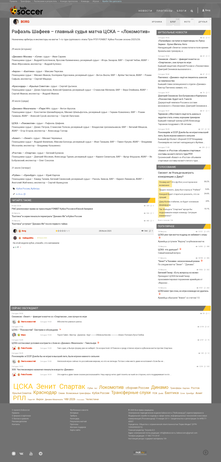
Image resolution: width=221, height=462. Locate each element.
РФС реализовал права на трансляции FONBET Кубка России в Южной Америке (52, 209)
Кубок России (23, 188)
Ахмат (199, 393)
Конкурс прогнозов (69, 1)
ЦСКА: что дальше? (168, 249)
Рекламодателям (19, 421)
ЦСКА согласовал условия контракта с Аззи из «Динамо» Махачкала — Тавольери (54, 343)
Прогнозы (165, 10)
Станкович (80, 399)
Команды (85, 1)
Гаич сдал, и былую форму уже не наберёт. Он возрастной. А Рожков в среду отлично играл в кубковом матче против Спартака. (115, 348)
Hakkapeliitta (28, 238)
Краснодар (45, 392)
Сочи (182, 393)
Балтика (172, 393)
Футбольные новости (79, 410)
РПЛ (19, 398)
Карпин (186, 388)
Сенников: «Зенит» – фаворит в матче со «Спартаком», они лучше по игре (49, 316)
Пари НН (31, 399)
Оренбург (190, 393)
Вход (207, 10)
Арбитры (35, 188)
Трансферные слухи (131, 392)
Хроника (157, 22)
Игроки (96, 1)
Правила (13, 1)
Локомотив (111, 387)
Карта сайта (75, 430)
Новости (145, 10)
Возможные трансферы (78, 393)
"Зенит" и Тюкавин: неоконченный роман (179, 261)
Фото (189, 20)
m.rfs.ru (19, 194)
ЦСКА (23, 386)
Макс (23, 335)
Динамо (159, 387)
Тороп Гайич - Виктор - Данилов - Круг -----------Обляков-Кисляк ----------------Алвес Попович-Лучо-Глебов (100, 335)
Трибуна (73, 416)
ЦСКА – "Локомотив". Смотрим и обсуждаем (35, 330)
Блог (174, 20)
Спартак (72, 386)
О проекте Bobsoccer (21, 410)
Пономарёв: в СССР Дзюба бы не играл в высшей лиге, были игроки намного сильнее (55, 356)
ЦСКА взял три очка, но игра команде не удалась (183, 291)
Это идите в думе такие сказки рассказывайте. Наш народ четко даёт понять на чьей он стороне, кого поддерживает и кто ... (114, 374)
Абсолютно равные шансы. (69, 321)
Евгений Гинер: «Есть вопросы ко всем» (178, 272)
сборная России (137, 388)
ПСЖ (154, 393)
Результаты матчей (78, 421)
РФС (95, 388)
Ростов (195, 387)
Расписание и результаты (45, 1)
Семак (61, 393)
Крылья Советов (21, 393)
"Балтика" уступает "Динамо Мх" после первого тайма (39, 224)
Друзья (204, 20)
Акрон (39, 399)
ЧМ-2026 (69, 399)
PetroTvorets (26, 348)
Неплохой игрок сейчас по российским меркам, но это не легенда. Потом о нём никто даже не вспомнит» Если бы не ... (111, 361)
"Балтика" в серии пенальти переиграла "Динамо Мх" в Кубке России (47, 216)
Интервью (74, 413)
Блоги (182, 10)
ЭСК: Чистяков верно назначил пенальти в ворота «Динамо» (43, 369)
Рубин (90, 388)
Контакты (16, 424)
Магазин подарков (78, 427)
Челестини (92, 399)
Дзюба (160, 393)
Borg (24, 231)
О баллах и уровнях (20, 419)
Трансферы (25, 1)
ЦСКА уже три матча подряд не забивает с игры (182, 234)
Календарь (74, 419)
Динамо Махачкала (54, 399)
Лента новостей (28, 321)
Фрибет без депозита (111, 1)
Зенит (46, 386)
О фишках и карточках (21, 416)
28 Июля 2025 (42, 238)
